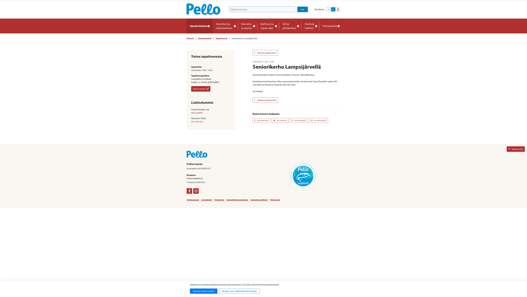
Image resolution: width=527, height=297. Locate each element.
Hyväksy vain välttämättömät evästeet (239, 291)
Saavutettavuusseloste (237, 199)
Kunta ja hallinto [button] (309, 26)
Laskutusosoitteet (259, 199)
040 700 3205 (197, 121)
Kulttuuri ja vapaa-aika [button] (266, 26)
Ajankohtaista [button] (198, 26)
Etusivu (190, 38)
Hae (302, 9)
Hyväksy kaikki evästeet (204, 291)
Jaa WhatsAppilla (300, 120)
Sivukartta (219, 199)
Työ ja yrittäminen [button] (289, 26)
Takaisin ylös (517, 149)
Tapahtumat (221, 38)
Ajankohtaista (204, 38)
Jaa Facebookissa (263, 120)
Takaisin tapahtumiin (266, 52)
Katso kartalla (199, 88)
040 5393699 (197, 112)
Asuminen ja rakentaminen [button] (224, 26)
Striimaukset (193, 199)
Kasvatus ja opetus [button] (246, 26)
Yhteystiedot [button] (330, 26)
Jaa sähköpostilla (320, 120)
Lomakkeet (206, 199)
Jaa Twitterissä (281, 120)
